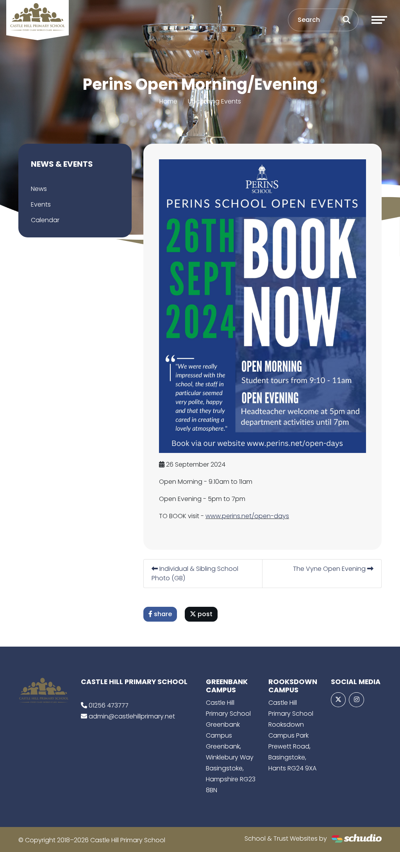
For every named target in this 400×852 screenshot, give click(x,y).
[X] (338, 699)
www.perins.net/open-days (247, 516)
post (204, 614)
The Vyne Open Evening (330, 568)
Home (168, 101)
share (162, 614)
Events (41, 204)
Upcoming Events (214, 101)
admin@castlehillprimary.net (132, 716)
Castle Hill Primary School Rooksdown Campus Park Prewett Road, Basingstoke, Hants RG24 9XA (292, 735)
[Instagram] (356, 699)
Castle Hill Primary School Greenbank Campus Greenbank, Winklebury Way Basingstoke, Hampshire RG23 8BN (230, 746)
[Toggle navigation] (379, 20)
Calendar (45, 220)
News (39, 188)
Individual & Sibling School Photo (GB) (195, 573)
